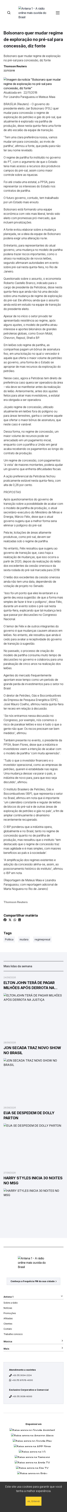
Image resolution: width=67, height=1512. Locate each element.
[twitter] (10, 920)
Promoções (10, 1313)
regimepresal (42, 939)
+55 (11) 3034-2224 (22, 1375)
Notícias (8, 1308)
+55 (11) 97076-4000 (22, 1380)
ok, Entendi (33, 1501)
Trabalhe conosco (13, 1334)
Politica (9, 939)
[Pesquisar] (9, 12)
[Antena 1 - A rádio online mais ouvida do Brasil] (33, 12)
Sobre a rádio (11, 1302)
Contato (8, 1329)
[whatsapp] (15, 920)
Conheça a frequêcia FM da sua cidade (33, 1281)
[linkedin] (19, 920)
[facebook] (5, 920)
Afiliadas (8, 1318)
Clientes (8, 1323)
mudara (24, 939)
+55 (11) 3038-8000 (22, 1396)
